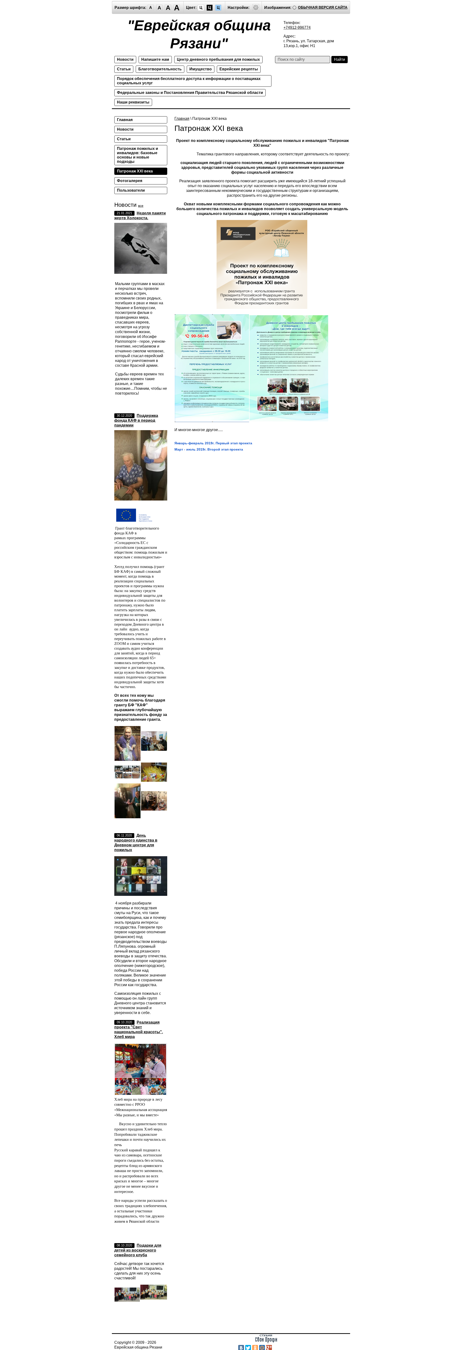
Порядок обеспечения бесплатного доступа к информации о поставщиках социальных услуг (189, 81)
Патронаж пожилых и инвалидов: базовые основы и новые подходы (137, 155)
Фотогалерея (129, 181)
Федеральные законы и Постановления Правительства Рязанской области (190, 93)
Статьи (124, 69)
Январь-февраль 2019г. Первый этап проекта (213, 443)
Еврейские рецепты (238, 69)
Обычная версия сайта (322, 7)
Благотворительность (160, 69)
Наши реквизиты (133, 102)
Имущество (200, 69)
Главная (181, 118)
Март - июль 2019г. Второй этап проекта (208, 449)
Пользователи (131, 190)
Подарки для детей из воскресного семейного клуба (137, 1250)
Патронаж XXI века (135, 171)
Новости (125, 59)
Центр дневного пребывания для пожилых (218, 59)
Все (140, 206)
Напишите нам (155, 59)
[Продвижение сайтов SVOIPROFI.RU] (266, 1342)
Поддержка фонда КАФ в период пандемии (136, 420)
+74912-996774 (297, 27)
